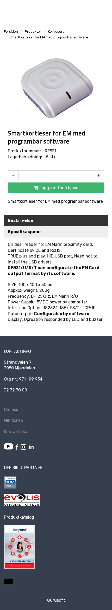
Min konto (13, 420)
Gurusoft (56, 600)
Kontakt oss (15, 431)
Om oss (11, 409)
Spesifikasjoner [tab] (24, 231)
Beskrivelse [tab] (20, 220)
